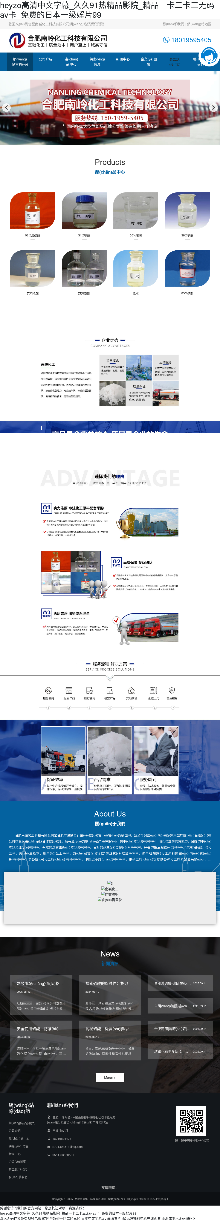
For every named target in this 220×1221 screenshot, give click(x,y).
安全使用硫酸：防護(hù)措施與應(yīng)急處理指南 (60, 1028)
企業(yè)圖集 (149, 62)
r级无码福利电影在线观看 (141, 1218)
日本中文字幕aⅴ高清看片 (101, 1218)
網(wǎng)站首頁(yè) (20, 62)
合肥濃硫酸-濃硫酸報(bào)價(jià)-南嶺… (184, 983)
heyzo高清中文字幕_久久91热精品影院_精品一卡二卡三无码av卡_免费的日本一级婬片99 (68, 1213)
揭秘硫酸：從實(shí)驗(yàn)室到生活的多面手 (125, 1028)
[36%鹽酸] (187, 210)
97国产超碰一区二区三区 (61, 1218)
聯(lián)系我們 (173, 23)
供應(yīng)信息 (97, 62)
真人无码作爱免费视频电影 (20, 1218)
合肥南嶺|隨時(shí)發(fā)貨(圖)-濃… (181, 1028)
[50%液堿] (135, 210)
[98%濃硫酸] (32, 210)
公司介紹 (45, 59)
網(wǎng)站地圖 (199, 23)
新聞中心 (123, 59)
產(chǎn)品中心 (71, 62)
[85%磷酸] (187, 268)
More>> (110, 1077)
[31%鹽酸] (84, 210)
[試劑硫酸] (32, 268)
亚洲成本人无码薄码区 (179, 1218)
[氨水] (135, 268)
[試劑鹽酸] (84, 268)
